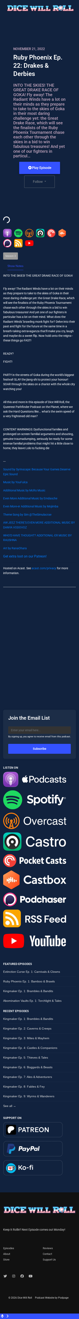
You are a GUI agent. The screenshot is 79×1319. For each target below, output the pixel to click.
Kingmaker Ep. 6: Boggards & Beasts (27, 1067)
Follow (38, 182)
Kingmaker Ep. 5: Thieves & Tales (25, 1057)
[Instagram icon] (14, 1276)
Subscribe (39, 748)
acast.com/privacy (44, 568)
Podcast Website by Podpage (51, 1297)
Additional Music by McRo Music (24, 490)
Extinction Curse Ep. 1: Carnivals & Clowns (31, 971)
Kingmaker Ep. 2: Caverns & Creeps (27, 1028)
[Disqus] (39, 644)
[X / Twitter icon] (5, 1276)
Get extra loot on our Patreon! (25, 556)
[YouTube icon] (30, 1276)
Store (6, 1259)
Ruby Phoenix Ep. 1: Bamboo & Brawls (29, 981)
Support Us (49, 1259)
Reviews (48, 1248)
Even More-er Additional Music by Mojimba (30, 506)
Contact (47, 1253)
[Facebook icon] (22, 1276)
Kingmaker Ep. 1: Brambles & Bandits (28, 991)
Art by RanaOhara (15, 548)
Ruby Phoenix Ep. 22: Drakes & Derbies (38, 65)
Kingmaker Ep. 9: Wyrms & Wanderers (28, 1096)
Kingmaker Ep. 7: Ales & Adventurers (27, 1077)
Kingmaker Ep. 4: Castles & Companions (30, 1048)
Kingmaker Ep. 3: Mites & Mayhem (26, 1038)
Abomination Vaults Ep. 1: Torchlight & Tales (32, 1000)
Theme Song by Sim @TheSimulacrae (27, 514)
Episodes (8, 1248)
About (6, 1253)
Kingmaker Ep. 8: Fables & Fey (24, 1086)
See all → (9, 1106)
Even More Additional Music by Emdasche (30, 498)
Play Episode (41, 168)
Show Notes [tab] (15, 266)
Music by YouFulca (15, 482)
